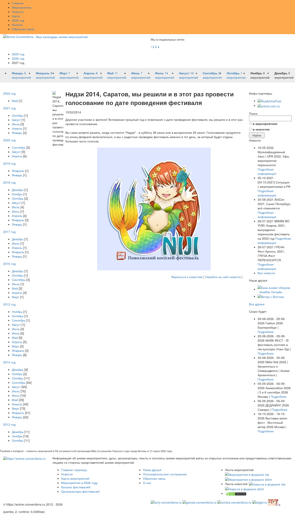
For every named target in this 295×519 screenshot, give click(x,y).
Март (15, 297)
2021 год (9, 108)
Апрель (17, 128)
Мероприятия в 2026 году (79, 483)
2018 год (9, 182)
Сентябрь (18, 147)
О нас (147, 483)
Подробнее (266, 332)
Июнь (16, 211)
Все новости (266, 273)
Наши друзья (152, 470)
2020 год (9, 140)
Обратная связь (23, 29)
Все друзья (257, 304)
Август (16, 120)
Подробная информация (267, 171)
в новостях (261, 129)
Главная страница (74, 470)
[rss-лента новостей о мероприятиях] (267, 484)
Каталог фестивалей (75, 487)
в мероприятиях (265, 123)
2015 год (9, 304)
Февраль (18, 171)
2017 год (9, 231)
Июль (16, 124)
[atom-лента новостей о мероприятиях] (244, 488)
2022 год (9, 93)
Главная (18, 3)
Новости (18, 12)
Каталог (17, 24)
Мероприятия (21, 7)
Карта (16, 16)
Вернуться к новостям (187, 277)
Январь (17, 133)
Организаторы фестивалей (80, 491)
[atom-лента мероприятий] (248, 479)
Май (15, 101)
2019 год (9, 163)
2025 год (18, 54)
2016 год (9, 263)
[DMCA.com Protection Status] (236, 493)
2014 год (9, 362)
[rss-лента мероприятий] (247, 474)
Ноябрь (17, 194)
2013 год (9, 424)
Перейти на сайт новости (223, 277)
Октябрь (18, 115)
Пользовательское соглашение (165, 474)
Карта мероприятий (75, 478)
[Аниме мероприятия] (24, 458)
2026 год (18, 20)
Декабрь (18, 190)
